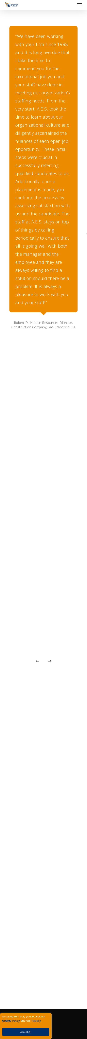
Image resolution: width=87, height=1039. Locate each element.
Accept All (25, 1031)
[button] (79, 5)
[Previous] (37, 661)
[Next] (50, 661)
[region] (38, 1026)
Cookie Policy (11, 1020)
